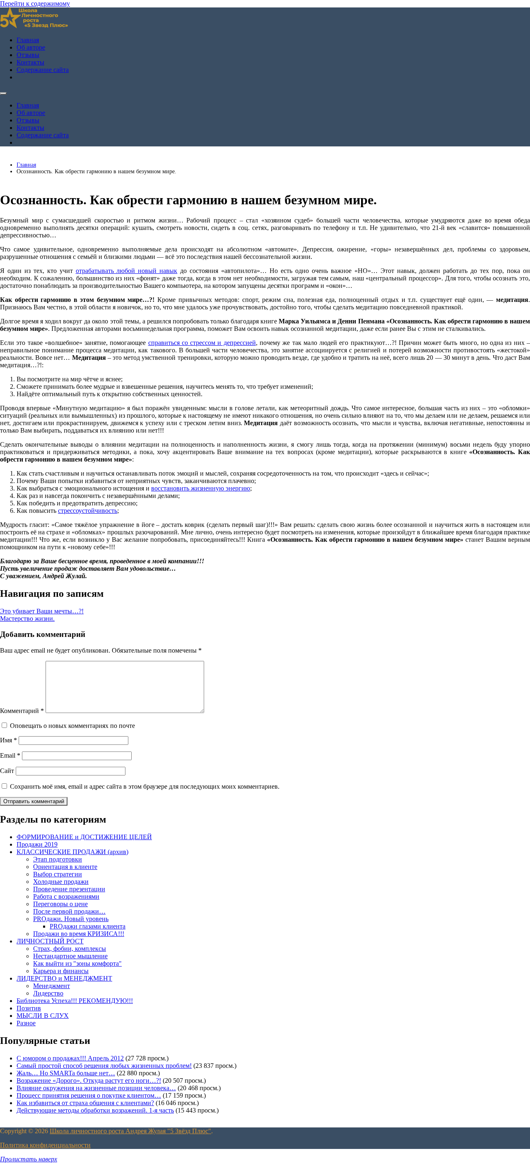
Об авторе (31, 47)
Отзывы (28, 54)
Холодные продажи (61, 881)
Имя (8, 740)
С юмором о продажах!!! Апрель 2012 (70, 1058)
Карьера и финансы (61, 970)
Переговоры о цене (60, 903)
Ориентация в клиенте (65, 866)
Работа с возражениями (66, 896)
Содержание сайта (43, 69)
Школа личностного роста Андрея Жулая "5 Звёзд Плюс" (130, 1130)
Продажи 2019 (37, 844)
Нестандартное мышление (70, 956)
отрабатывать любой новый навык (127, 270)
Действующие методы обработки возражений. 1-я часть (95, 1110)
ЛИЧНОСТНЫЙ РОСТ (50, 941)
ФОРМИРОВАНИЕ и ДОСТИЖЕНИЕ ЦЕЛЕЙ (84, 836)
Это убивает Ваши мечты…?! (42, 611)
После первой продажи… (69, 911)
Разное (26, 1023)
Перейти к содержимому (35, 3)
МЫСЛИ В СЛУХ (43, 1015)
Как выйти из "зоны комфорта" (77, 963)
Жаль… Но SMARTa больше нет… (66, 1073)
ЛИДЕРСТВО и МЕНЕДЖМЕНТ (64, 978)
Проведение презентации (69, 889)
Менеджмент (51, 985)
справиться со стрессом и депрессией (202, 342)
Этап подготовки (57, 859)
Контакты (30, 62)
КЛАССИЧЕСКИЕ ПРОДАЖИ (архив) (72, 851)
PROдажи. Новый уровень (70, 918)
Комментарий (22, 710)
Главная (28, 39)
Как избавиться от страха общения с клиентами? (85, 1102)
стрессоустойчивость (87, 510)
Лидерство (48, 993)
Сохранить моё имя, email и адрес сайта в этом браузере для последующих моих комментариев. (144, 786)
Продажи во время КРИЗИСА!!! (78, 933)
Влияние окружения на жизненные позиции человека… (96, 1087)
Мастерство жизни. (27, 618)
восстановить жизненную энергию (200, 488)
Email (10, 755)
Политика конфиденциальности (45, 1145)
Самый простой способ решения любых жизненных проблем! (104, 1065)
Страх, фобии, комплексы (69, 948)
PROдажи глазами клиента (87, 926)
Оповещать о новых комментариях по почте (72, 725)
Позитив (29, 1008)
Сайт (7, 770)
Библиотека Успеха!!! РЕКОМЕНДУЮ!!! (75, 1000)
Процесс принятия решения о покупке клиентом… (89, 1095)
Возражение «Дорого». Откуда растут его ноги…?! (89, 1080)
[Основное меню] (3, 93)
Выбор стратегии (57, 874)
